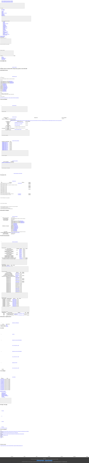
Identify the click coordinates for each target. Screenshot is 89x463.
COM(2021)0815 (17, 288)
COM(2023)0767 (17, 291)
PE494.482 (20, 251)
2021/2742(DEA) (2, 388)
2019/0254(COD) (5, 88)
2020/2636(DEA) (2, 383)
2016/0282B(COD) (5, 87)
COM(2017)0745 (17, 278)
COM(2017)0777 (17, 279)
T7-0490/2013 (19, 194)
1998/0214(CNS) (10, 81)
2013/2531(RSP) (4, 90)
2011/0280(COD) (4, 83)
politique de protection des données (48, 461)
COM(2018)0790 (17, 281)
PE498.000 (20, 256)
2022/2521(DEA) (2, 386)
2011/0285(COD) (4, 89)
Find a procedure (2, 37)
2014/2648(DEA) (2, 381)
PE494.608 (20, 254)
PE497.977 (20, 255)
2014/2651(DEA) (2, 380)
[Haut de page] (5, 400)
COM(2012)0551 (17, 275)
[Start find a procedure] (5, 41)
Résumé (29, 185)
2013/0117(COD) (5, 86)
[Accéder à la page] (23, 205)
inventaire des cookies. (64, 461)
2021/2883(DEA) (2, 389)
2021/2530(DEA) (2, 387)
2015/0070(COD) (5, 91)
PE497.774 (20, 253)
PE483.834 (20, 249)
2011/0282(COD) (15, 224)
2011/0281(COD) (4, 84)
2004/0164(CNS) (12, 82)
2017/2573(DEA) (2, 384)
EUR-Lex (7, 325)
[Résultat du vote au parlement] (23, 200)
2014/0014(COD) (16, 226)
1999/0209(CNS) (22, 221)
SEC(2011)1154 (17, 274)
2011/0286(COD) (15, 229)
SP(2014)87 (16, 276)
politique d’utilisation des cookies (57, 461)
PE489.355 (20, 252)
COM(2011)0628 (20, 183)
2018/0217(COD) (5, 85)
